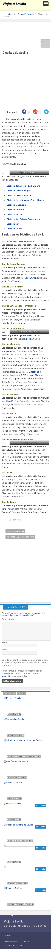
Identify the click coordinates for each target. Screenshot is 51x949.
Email (4, 649)
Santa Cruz (30, 277)
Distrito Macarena (16, 204)
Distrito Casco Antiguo (19, 190)
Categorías (14, 519)
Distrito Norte (14, 214)
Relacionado (9, 693)
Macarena (34, 371)
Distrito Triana (14, 228)
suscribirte (7, 676)
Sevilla (21, 119)
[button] (46, 3)
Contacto (25, 941)
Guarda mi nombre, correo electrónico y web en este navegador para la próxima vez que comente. (25, 663)
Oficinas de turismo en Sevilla (19, 841)
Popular (21, 693)
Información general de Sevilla (20, 536)
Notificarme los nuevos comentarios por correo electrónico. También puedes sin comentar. (22, 673)
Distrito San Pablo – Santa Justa (23, 219)
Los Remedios (33, 338)
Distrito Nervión (15, 209)
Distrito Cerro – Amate (19, 195)
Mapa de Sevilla (14, 820)
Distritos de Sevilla (15, 531)
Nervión (10, 401)
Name (5, 642)
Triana (9, 508)
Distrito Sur (13, 223)
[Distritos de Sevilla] (45, 43)
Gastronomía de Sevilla (17, 883)
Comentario (8, 619)
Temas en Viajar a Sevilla (14, 945)
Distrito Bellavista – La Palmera (23, 185)
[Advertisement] (25, 81)
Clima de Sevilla (14, 862)
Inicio (9, 14)
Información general (25, 14)
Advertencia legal (11, 941)
